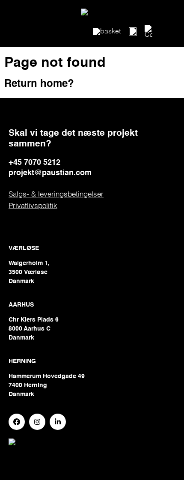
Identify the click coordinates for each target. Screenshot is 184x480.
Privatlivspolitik (33, 206)
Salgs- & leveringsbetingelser (56, 194)
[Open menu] (133, 31)
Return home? (39, 84)
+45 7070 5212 (34, 163)
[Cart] (148, 32)
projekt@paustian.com (50, 173)
